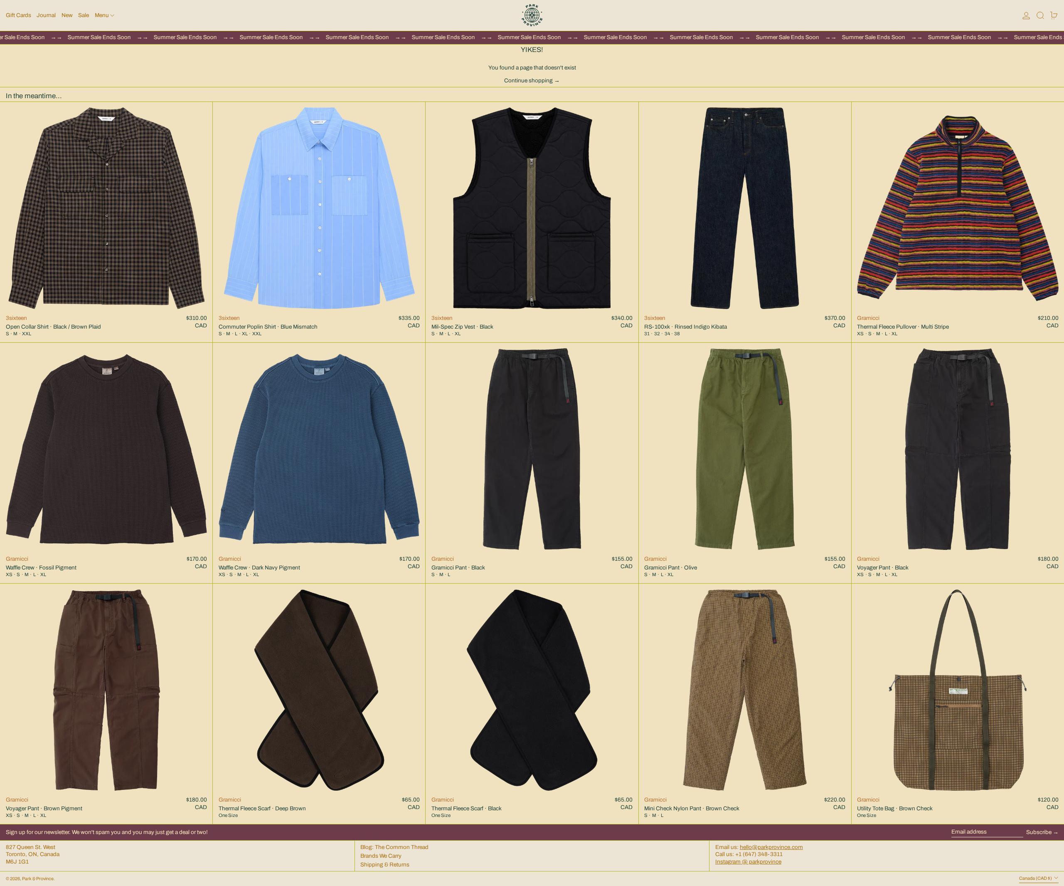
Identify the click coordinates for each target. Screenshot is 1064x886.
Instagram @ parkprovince (748, 862)
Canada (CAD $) (1036, 878)
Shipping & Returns (384, 864)
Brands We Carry (380, 856)
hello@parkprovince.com (771, 847)
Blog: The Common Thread (394, 847)
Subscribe (1039, 832)
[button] (1040, 15)
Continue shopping (528, 80)
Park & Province (38, 878)
